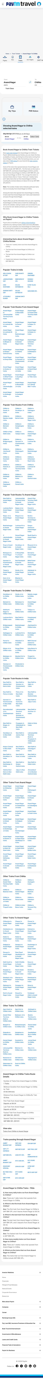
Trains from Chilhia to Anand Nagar (15, 1131)
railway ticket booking (28, 223)
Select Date (34, 136)
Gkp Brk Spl (7, 134)
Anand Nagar (9, 139)
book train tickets (12, 153)
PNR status (13, 161)
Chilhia (26, 139)
